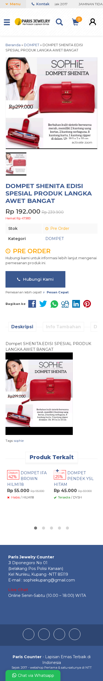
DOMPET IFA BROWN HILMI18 (27, 478)
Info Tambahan (63, 326)
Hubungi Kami (38, 279)
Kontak (42, 4)
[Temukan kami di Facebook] (29, 638)
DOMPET (54, 238)
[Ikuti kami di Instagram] (44, 638)
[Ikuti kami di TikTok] (60, 638)
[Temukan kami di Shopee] (74, 638)
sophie (19, 441)
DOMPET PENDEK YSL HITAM (74, 478)
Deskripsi (22, 326)
